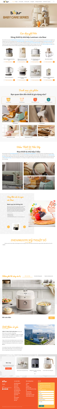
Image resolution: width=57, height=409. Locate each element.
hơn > (51, 318)
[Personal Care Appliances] (10, 130)
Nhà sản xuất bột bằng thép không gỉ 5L (9, 59)
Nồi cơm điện (16, 384)
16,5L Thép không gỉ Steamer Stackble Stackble (35, 59)
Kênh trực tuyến (28, 387)
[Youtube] (7, 389)
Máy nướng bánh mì (17, 390)
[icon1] (8, 100)
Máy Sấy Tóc (16, 386)
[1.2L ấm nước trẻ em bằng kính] (48, 363)
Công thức (27, 386)
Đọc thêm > (8, 368)
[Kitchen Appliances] (15, 113)
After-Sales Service (42, 389)
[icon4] (22, 100)
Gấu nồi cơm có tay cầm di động (35, 77)
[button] (8, 227)
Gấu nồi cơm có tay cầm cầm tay (22, 370)
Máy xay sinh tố (16, 387)
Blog (27, 384)
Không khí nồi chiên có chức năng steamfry (35, 371)
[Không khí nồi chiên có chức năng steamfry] (35, 363)
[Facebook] (2, 389)
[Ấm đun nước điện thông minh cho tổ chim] (49, 70)
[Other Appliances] (46, 130)
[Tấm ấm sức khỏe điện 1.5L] (9, 70)
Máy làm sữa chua (17, 393)
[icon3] (48, 100)
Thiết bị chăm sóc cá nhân (35, 102)
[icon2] (35, 100)
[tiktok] (6, 389)
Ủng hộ (3, 386)
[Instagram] (4, 389)
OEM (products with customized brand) (44, 387)
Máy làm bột (16, 394)
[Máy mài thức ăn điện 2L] (49, 52)
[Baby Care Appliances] (28, 130)
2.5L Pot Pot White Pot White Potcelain (22, 78)
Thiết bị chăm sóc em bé (48, 102)
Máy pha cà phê (16, 391)
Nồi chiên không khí (17, 383)
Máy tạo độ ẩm (16, 397)
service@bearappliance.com (7, 387)
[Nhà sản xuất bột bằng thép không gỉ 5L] (9, 52)
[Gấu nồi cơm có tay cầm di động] (35, 70)
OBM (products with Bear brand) (44, 385)
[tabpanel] (22, 364)
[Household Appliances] (42, 113)
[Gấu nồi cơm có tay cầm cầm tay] (22, 363)
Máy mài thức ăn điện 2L (49, 59)
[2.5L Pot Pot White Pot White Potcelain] (22, 70)
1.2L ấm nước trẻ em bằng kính (48, 370)
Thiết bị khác (46, 137)
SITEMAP (20, 406)
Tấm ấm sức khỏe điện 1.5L (9, 77)
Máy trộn (15, 400)
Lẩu (14, 396)
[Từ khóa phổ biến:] (54, 2)
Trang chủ (27, 383)
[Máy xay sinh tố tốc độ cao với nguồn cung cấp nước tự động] (22, 52)
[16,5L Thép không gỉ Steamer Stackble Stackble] (35, 52)
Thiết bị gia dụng (21, 102)
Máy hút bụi (16, 398)
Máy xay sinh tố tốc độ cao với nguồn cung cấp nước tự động (22, 59)
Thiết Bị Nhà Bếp (8, 102)
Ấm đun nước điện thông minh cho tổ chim (49, 78)
